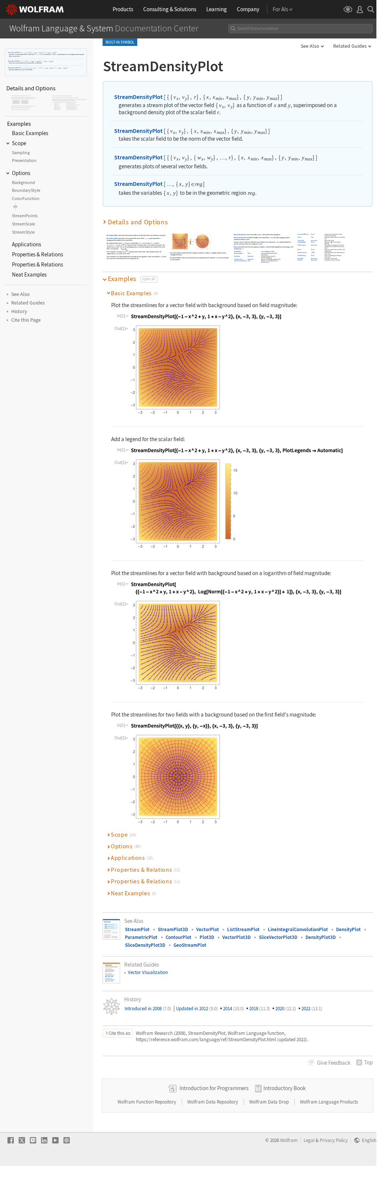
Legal (309, 1140)
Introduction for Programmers (214, 1088)
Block (278, 234)
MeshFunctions (302, 252)
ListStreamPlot (243, 929)
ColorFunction (238, 259)
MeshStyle (301, 258)
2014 (233, 1008)
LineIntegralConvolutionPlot (298, 929)
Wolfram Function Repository (147, 1102)
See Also (310, 46)
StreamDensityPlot (13, 52)
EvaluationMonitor (303, 234)
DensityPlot (348, 929)
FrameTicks (301, 240)
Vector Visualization (148, 972)
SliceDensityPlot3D (145, 945)
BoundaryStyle (238, 253)
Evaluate (263, 242)
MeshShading (302, 255)
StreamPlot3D (173, 929)
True (249, 261)
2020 (285, 1008)
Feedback (333, 1062)
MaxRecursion (302, 245)
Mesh (299, 249)
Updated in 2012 (197, 1008)
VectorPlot (207, 929)
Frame (300, 237)
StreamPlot (137, 929)
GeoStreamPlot (189, 945)
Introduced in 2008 (148, 1008)
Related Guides (350, 46)
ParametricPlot (141, 937)
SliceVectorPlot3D (278, 937)
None (249, 253)
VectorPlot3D (236, 937)
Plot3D (207, 937)
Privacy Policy (334, 1140)
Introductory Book (284, 1088)
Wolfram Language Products (329, 1102)
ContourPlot (178, 937)
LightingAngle (302, 242)
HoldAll (256, 237)
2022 (311, 1008)
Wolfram (289, 1140)
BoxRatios (237, 256)
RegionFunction (273, 253)
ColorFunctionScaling (240, 261)
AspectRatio (237, 252)
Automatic (251, 256)
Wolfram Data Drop (269, 1102)
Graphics (262, 247)
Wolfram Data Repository (213, 1102)
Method (300, 260)
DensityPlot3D (321, 937)
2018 (259, 1008)
